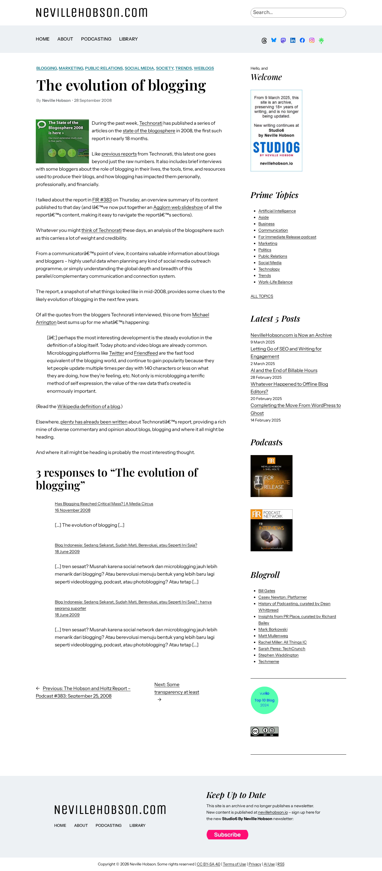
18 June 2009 (67, 551)
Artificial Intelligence (277, 210)
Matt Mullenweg (273, 635)
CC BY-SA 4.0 (208, 864)
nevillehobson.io (273, 812)
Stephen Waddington (278, 655)
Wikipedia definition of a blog (88, 406)
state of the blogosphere (149, 130)
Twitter (116, 353)
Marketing (71, 68)
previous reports (119, 154)
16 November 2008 (72, 510)
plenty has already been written (94, 422)
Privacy (255, 864)
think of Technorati (101, 230)
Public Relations (104, 68)
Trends (183, 68)
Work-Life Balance (275, 281)
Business (266, 223)
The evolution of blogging (121, 84)
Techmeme (268, 661)
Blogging (46, 68)
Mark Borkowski (272, 629)
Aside (263, 217)
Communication (273, 230)
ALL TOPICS (262, 296)
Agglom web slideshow (178, 207)
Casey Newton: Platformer (282, 597)
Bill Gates (266, 590)
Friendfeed (146, 353)
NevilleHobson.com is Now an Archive (291, 335)
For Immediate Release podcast (287, 236)
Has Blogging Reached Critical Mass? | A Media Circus (104, 503)
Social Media (139, 68)
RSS (280, 864)
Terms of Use (234, 864)
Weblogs (204, 68)
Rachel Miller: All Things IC (282, 642)
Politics (264, 249)
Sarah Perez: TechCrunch (281, 648)
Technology (269, 269)
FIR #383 (102, 200)
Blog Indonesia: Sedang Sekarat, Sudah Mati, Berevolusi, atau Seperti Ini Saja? (126, 545)
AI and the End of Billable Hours (284, 370)
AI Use (269, 864)
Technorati (150, 123)
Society (164, 68)
